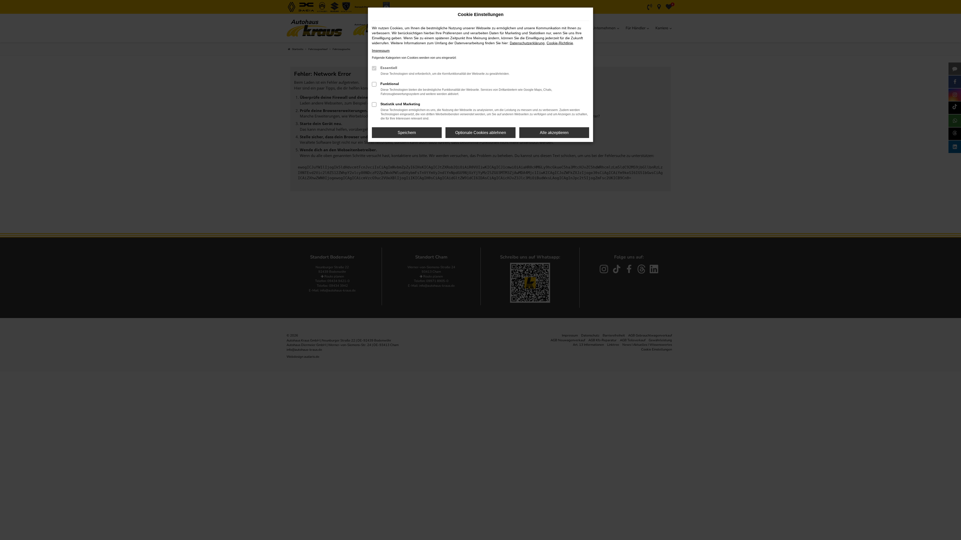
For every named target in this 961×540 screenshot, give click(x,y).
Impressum (381, 50)
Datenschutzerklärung (527, 43)
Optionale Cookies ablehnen (480, 132)
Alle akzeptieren (554, 132)
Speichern (407, 132)
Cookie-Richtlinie (560, 43)
